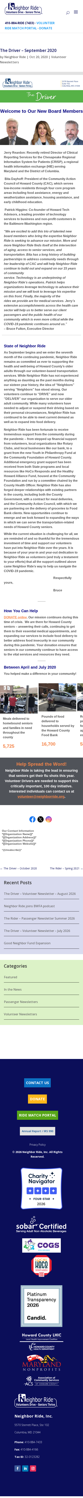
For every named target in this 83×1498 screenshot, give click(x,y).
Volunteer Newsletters (20, 1014)
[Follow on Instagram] (33, 1468)
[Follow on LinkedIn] (25, 1468)
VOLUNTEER (45, 23)
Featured (10, 977)
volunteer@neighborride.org (41, 797)
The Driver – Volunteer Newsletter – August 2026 (40, 894)
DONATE (45, 28)
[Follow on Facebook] (17, 1468)
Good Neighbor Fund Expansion (27, 943)
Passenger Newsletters (21, 1002)
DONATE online (15, 617)
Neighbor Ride (15, 57)
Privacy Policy (38, 1144)
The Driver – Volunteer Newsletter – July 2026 (37, 931)
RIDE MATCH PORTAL (21, 28)
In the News (13, 989)
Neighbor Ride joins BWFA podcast (29, 906)
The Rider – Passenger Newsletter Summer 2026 (39, 918)
